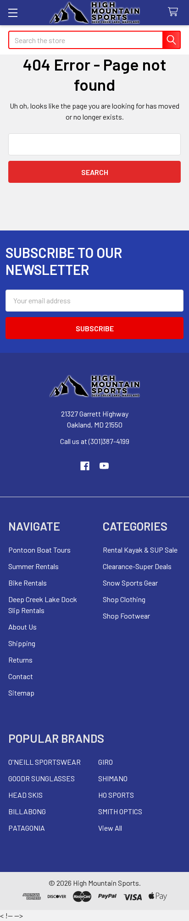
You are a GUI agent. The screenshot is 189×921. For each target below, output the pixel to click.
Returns (20, 659)
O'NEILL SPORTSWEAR (44, 761)
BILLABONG (27, 811)
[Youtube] (104, 466)
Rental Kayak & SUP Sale (140, 549)
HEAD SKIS (25, 794)
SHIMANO (113, 778)
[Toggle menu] (12, 12)
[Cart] (175, 12)
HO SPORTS (116, 794)
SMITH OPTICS (120, 811)
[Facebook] (85, 466)
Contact (20, 676)
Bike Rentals (27, 582)
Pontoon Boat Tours (39, 549)
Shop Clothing (124, 599)
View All (110, 827)
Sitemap (21, 692)
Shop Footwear (126, 615)
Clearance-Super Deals (137, 566)
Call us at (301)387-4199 (94, 441)
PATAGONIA (26, 827)
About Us (22, 626)
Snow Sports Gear (130, 582)
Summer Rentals (33, 566)
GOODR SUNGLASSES (41, 778)
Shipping (21, 643)
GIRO (105, 761)
